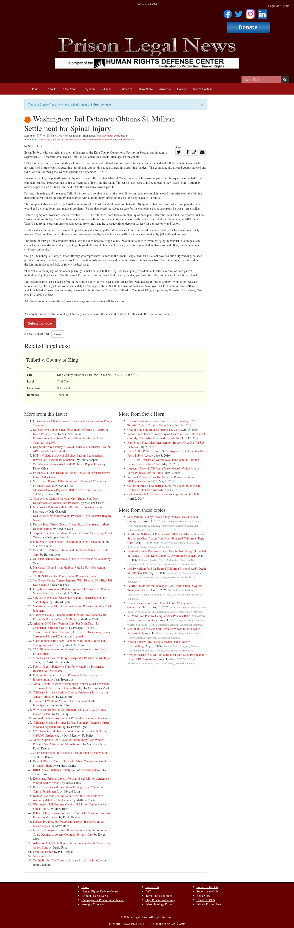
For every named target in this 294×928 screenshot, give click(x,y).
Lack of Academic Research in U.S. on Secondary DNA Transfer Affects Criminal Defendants (161, 423)
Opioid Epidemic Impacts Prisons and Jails (153, 429)
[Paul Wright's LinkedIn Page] (262, 12)
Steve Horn (62, 135)
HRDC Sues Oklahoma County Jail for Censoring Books (67, 770)
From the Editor (43, 852)
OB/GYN (178, 633)
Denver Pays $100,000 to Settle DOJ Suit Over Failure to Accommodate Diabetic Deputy (68, 798)
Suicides (155, 525)
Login (271, 6)
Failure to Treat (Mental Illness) (163, 564)
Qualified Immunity (184, 663)
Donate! (182, 89)
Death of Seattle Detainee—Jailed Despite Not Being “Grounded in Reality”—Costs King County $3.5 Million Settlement (166, 553)
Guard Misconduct (179, 607)
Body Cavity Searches (138, 611)
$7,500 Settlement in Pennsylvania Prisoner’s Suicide (65, 576)
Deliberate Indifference (138, 530)
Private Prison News (209, 904)
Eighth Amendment (144, 650)
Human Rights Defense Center (100, 891)
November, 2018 (110, 135)
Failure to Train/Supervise (140, 577)
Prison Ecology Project (159, 904)
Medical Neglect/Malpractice (97, 139)
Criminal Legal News (95, 896)
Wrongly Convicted (93, 904)
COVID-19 (182, 659)
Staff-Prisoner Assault (165, 542)
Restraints (143, 560)
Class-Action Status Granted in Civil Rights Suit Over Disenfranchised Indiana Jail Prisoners (66, 500)
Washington (129, 139)
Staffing (159, 650)
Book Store (146, 89)
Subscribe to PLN (207, 887)
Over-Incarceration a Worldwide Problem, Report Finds (67, 464)
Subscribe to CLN (207, 891)
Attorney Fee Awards (188, 542)
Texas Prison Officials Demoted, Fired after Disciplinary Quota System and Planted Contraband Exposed (71, 634)
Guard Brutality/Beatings (164, 611)
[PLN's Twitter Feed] (239, 12)
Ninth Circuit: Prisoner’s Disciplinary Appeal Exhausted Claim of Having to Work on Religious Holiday (71, 686)
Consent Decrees (149, 547)
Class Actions (166, 547)
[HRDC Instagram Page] (250, 12)
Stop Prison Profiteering (160, 900)
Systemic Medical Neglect (176, 646)
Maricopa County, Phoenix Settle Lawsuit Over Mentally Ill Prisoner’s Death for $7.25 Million (69, 617)
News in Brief (41, 856)
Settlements (75, 139)
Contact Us (152, 887)
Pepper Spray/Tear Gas (189, 611)
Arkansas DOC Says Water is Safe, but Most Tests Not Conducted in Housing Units (66, 625)
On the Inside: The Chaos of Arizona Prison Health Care (67, 860)
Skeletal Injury (44, 139)
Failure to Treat (60, 139)
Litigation (89, 89)
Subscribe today (101, 104)
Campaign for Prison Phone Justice (103, 900)
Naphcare (167, 633)
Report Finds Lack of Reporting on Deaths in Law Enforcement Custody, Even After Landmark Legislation (166, 436)
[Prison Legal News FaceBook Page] (227, 12)
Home (34, 89)
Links (107, 89)
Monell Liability (188, 564)
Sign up (284, 6)
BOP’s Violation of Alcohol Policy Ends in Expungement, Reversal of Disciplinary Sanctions (68, 457)
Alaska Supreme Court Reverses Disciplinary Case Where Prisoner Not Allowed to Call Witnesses (68, 742)
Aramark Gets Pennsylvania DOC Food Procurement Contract (70, 718)
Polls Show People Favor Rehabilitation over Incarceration (69, 541)
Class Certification (181, 594)
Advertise (165, 89)
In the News (69, 89)
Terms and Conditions (158, 896)
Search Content (202, 89)
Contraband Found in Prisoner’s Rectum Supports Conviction (70, 753)
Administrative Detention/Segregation (179, 525)
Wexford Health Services (180, 590)
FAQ (148, 891)
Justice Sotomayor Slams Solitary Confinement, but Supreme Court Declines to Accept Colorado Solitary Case (70, 832)
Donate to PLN (206, 900)
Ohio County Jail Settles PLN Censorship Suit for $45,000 (163, 494)
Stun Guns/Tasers (192, 573)
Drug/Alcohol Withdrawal (140, 594)
